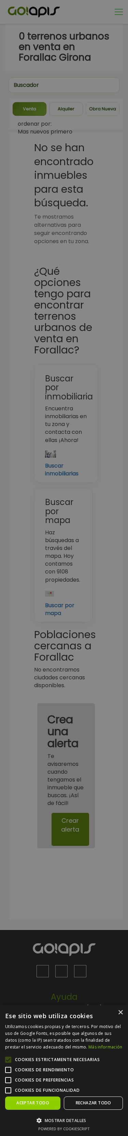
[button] (64, 1120)
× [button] (120, 1012)
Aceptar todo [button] (32, 1103)
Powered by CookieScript (64, 1128)
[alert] (64, 568)
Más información (105, 1047)
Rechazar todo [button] (93, 1103)
